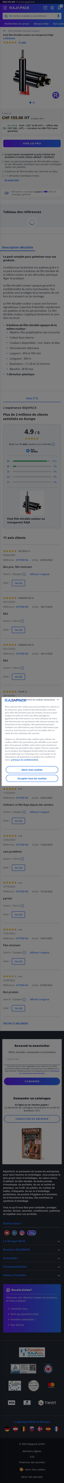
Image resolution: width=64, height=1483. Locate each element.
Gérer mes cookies (32, 769)
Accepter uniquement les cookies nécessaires (33, 699)
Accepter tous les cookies (32, 778)
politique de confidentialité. (24, 759)
